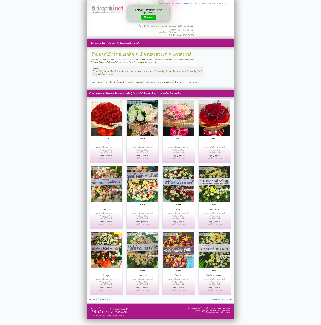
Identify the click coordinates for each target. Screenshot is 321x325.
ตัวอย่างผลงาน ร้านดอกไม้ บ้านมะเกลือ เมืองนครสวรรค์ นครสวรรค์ (115, 43)
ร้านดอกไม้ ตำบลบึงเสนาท (220, 299)
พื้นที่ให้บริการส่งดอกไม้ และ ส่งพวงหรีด (217, 312)
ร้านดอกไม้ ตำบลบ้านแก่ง (100, 299)
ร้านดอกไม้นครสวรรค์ (189, 3)
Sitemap (199, 312)
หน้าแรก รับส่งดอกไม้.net (170, 3)
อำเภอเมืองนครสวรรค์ (207, 3)
